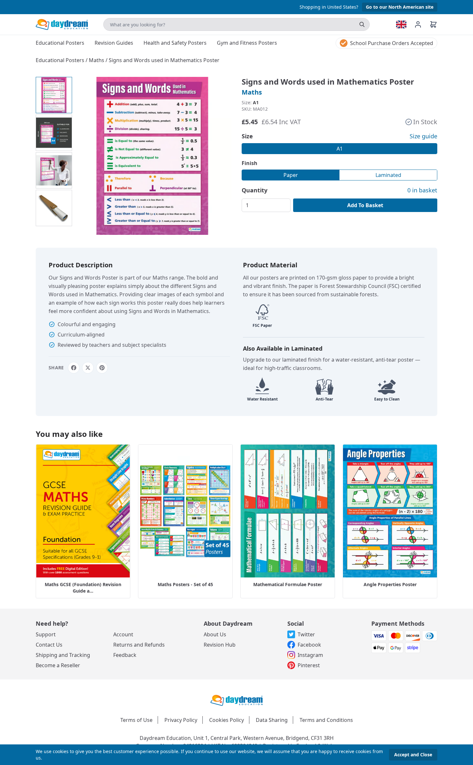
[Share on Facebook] (73, 367)
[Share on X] (88, 367)
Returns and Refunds (139, 644)
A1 (340, 148)
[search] (362, 24)
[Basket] (433, 24)
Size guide (423, 136)
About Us (215, 634)
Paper (290, 175)
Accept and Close (413, 754)
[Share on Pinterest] (102, 367)
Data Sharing (272, 720)
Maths (97, 60)
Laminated (388, 175)
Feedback (124, 655)
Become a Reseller (58, 665)
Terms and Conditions (326, 720)
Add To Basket (365, 205)
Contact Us (49, 644)
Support (46, 634)
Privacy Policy (180, 720)
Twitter (306, 634)
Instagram (310, 655)
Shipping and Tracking (63, 655)
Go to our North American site (399, 7)
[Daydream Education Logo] (236, 699)
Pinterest (309, 665)
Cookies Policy (226, 720)
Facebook (309, 644)
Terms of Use (136, 720)
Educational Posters (61, 60)
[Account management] (422, 24)
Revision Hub (220, 644)
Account (123, 634)
